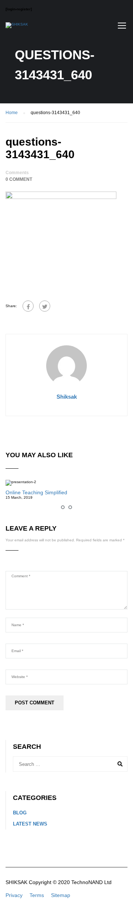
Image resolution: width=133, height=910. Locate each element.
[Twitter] (44, 306)
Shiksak (67, 396)
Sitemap (60, 895)
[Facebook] (28, 306)
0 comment (19, 179)
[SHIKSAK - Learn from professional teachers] (17, 27)
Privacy (14, 895)
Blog (20, 813)
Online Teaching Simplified (36, 492)
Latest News (30, 824)
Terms (37, 895)
